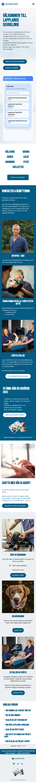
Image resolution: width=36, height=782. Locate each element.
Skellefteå (18, 167)
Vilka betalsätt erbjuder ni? (16, 720)
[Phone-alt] (22, 764)
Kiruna (26, 152)
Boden (10, 157)
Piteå (26, 162)
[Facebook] (14, 764)
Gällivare (10, 152)
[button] (33, 4)
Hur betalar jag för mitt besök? (18, 741)
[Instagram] (18, 764)
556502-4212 (21, 746)
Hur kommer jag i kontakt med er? (18, 710)
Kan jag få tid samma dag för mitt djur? (17, 735)
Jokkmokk (10, 162)
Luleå (26, 157)
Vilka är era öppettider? (15, 729)
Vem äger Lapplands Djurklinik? (18, 724)
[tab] (18, 710)
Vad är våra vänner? (13, 715)
